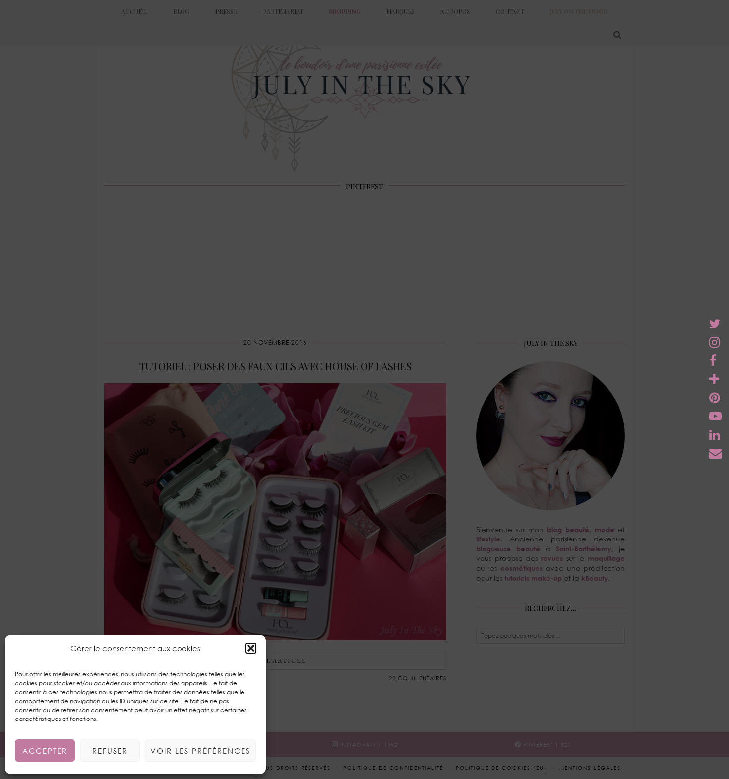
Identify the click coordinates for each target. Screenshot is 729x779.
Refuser (110, 750)
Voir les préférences (200, 750)
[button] (251, 648)
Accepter (44, 750)
